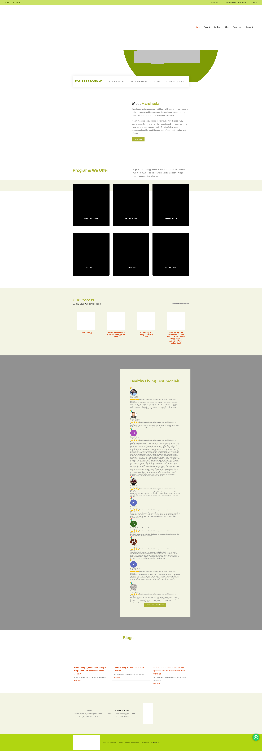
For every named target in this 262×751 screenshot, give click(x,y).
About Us (207, 27)
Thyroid (157, 81)
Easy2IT (156, 742)
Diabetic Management (175, 81)
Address (88, 710)
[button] (138, 139)
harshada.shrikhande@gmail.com (121, 714)
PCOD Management (117, 81)
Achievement (237, 27)
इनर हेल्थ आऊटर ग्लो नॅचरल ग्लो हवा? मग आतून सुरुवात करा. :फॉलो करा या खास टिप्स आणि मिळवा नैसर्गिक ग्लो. (169, 670)
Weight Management (139, 81)
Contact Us (250, 27)
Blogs (227, 27)
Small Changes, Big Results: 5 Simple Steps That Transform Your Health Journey (90, 670)
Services (217, 27)
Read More (77, 680)
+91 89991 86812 (121, 717)
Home (198, 27)
